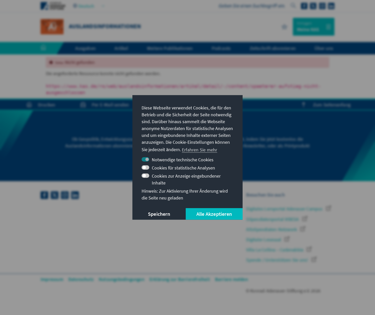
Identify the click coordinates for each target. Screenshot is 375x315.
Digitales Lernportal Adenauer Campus (284, 209)
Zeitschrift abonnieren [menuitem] (273, 48)
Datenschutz (81, 279)
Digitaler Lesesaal (264, 239)
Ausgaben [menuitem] (85, 48)
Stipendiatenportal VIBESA (273, 219)
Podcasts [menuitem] (221, 48)
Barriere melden (231, 279)
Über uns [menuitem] (324, 48)
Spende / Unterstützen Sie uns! (277, 260)
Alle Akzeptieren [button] (214, 214)
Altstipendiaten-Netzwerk (272, 229)
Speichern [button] (159, 214)
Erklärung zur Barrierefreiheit (179, 279)
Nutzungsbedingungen (121, 279)
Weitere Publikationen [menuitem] (170, 48)
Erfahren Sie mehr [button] (199, 149)
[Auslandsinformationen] (52, 26)
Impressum (52, 279)
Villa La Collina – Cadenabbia (275, 250)
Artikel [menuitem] (121, 48)
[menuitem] (48, 48)
